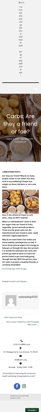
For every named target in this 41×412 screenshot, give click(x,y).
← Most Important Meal (12, 317)
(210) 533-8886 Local (21, 344)
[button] (36, 89)
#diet (18, 269)
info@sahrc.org (20, 360)
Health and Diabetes (18, 281)
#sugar (24, 269)
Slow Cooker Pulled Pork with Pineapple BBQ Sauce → (22, 323)
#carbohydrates (8, 269)
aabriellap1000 (27, 139)
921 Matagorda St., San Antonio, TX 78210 (20, 352)
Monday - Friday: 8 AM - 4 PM (20, 367)
